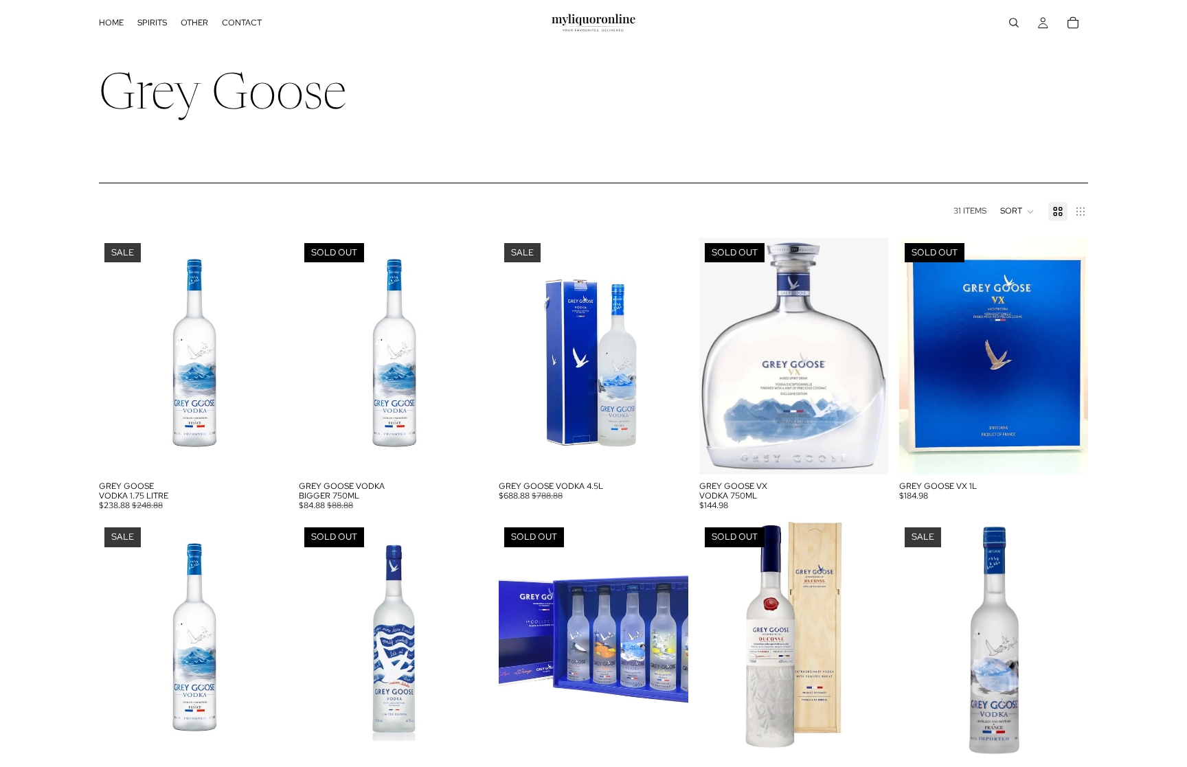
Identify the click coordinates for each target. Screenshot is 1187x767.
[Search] (1014, 23)
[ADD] (266, 453)
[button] (1017, 211)
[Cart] (1073, 23)
